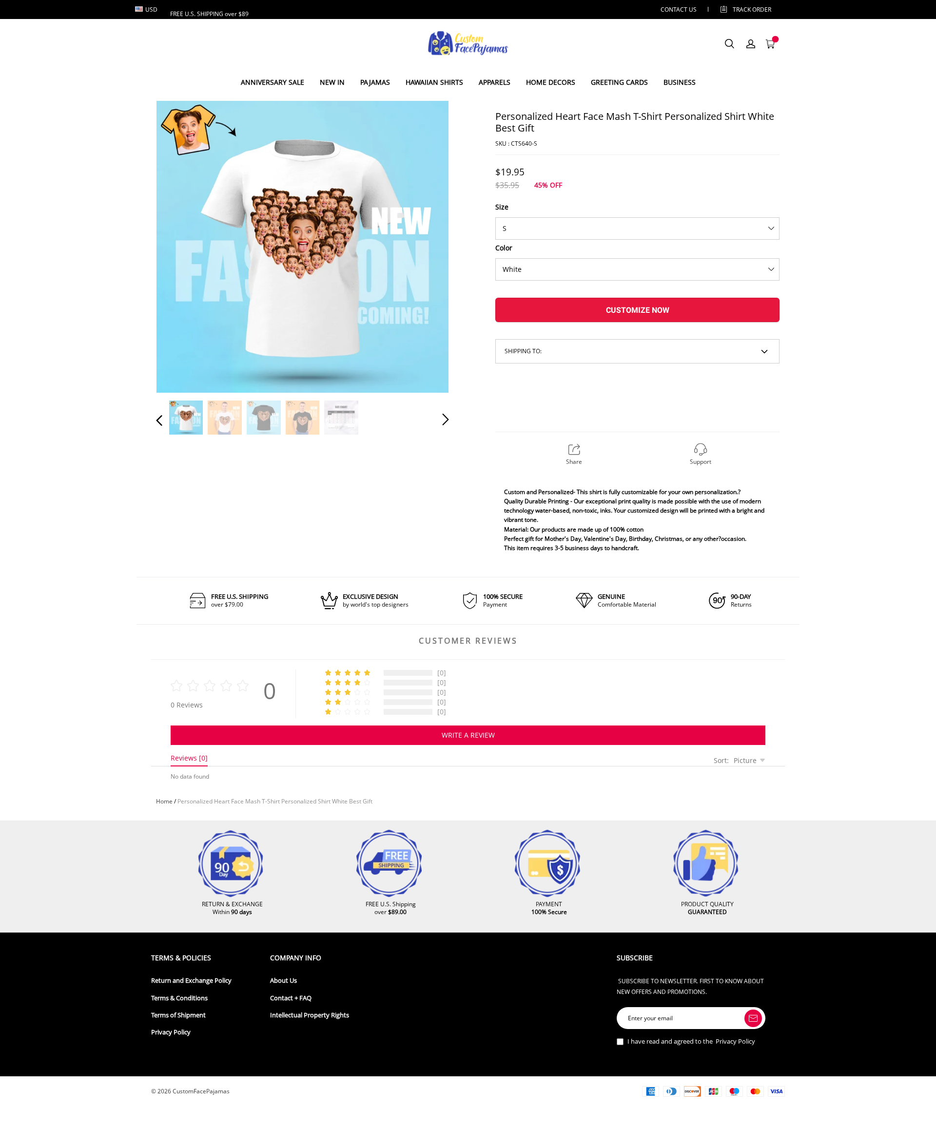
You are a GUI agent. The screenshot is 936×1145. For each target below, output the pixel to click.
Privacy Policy (171, 1032)
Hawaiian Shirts (434, 82)
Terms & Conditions (179, 998)
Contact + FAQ (291, 998)
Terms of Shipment (178, 1015)
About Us (283, 980)
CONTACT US (679, 9)
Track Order (752, 9)
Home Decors (550, 82)
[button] (179, 245)
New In (332, 82)
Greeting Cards (619, 82)
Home (164, 801)
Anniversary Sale (272, 82)
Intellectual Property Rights (309, 1015)
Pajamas (375, 82)
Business (679, 82)
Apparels (494, 82)
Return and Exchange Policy (191, 980)
